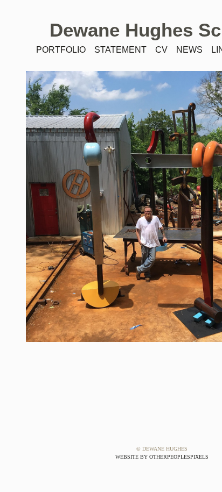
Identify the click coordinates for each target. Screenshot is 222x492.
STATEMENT (120, 49)
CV (161, 49)
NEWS (189, 49)
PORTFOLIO (61, 49)
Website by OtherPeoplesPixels (162, 457)
